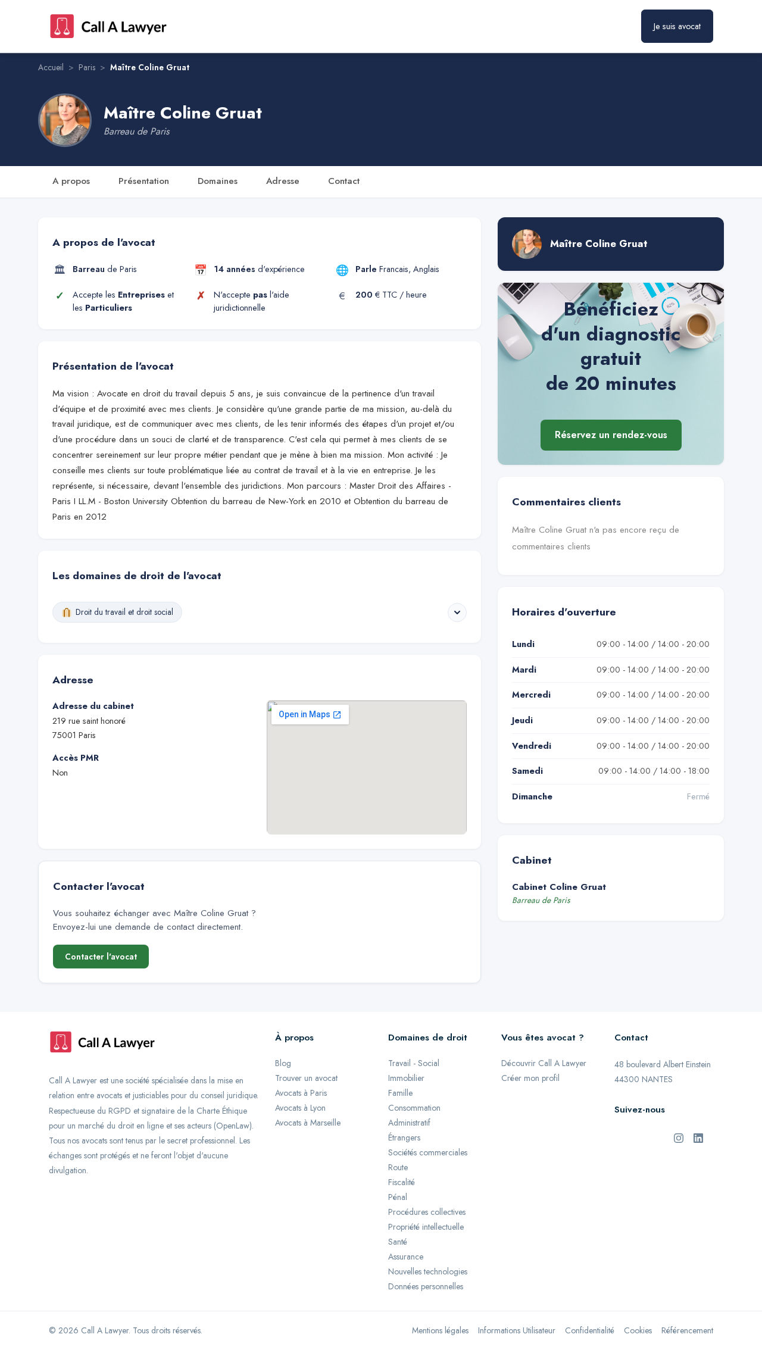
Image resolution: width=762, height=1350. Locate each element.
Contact (344, 181)
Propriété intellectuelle (426, 1227)
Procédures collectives (427, 1212)
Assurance (405, 1256)
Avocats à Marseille (308, 1123)
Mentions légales (440, 1330)
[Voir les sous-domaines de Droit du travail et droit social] (457, 612)
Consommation (414, 1108)
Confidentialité (589, 1330)
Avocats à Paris (301, 1093)
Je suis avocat (677, 26)
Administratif (409, 1123)
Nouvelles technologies (427, 1271)
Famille (400, 1093)
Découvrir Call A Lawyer (543, 1063)
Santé (397, 1242)
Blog (283, 1063)
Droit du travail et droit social (124, 612)
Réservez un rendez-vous (611, 435)
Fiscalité (401, 1182)
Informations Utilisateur (516, 1330)
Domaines (218, 181)
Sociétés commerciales (427, 1152)
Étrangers (404, 1137)
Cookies (638, 1330)
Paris (87, 67)
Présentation (143, 181)
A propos (71, 181)
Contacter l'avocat (101, 956)
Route (398, 1167)
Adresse (282, 181)
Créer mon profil (530, 1078)
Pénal (397, 1197)
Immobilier (406, 1078)
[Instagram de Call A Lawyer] (678, 1137)
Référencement (687, 1330)
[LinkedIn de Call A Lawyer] (698, 1137)
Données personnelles (425, 1286)
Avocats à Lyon (300, 1108)
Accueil (51, 67)
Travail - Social (413, 1063)
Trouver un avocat (306, 1078)
